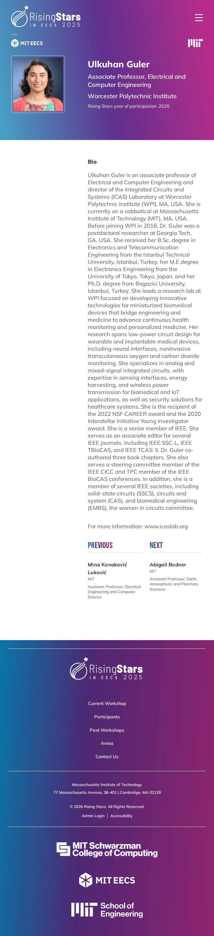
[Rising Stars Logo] (107, 669)
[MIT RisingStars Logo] (46, 26)
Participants (107, 716)
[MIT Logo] (195, 44)
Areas (107, 743)
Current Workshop (107, 703)
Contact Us (107, 756)
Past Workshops (107, 730)
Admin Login (93, 815)
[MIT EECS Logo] (27, 44)
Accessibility (121, 815)
